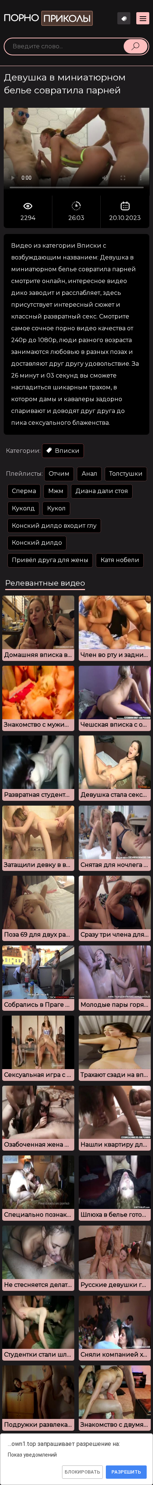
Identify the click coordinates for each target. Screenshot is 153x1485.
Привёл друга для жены (50, 560)
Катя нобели (120, 560)
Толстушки (126, 473)
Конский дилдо (37, 542)
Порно (47, 18)
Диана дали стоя (101, 491)
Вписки (66, 450)
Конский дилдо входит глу (54, 525)
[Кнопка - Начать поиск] (135, 46)
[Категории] (142, 18)
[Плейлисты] (123, 18)
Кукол (56, 508)
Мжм (56, 491)
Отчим (59, 473)
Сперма (24, 491)
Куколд (23, 508)
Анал (89, 473)
